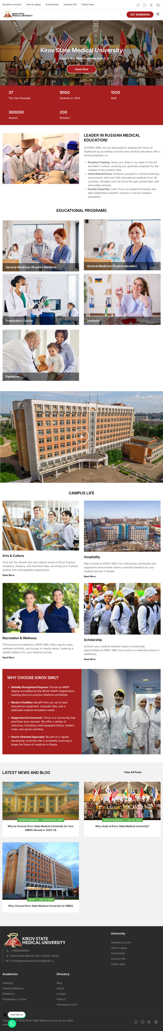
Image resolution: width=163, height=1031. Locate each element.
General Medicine (13, 988)
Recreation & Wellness (20, 638)
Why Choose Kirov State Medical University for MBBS (40, 905)
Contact (61, 993)
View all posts (133, 772)
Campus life (70, 4)
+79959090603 (19, 950)
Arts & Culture (13, 556)
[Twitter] (151, 5)
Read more (8, 575)
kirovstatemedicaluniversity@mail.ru (31, 960)
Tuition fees (87, 4)
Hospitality (92, 557)
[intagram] (144, 5)
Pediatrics (8, 993)
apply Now (81, 69)
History (61, 999)
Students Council (12, 4)
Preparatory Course (14, 999)
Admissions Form (67, 1004)
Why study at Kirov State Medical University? (122, 826)
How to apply (33, 4)
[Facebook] (138, 5)
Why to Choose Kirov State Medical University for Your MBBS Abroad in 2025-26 (41, 828)
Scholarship (52, 4)
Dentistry (8, 982)
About (60, 988)
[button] (81, 436)
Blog (59, 982)
